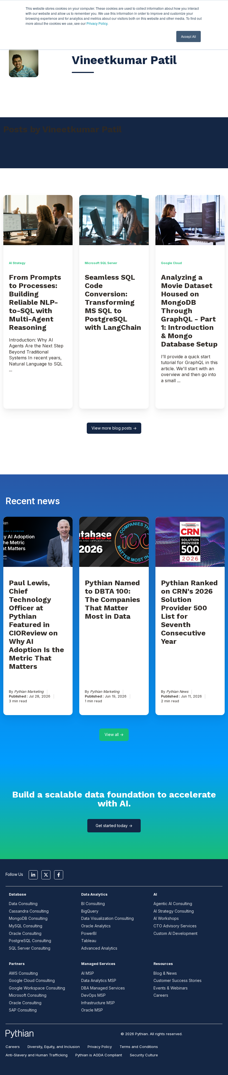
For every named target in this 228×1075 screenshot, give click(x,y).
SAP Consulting (23, 1010)
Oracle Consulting (25, 933)
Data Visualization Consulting (107, 918)
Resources (163, 964)
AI (155, 894)
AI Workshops (166, 918)
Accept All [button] (188, 36)
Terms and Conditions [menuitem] (139, 1046)
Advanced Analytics (99, 948)
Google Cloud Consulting (32, 980)
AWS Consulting (23, 973)
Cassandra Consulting (29, 911)
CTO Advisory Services (175, 925)
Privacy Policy (96, 23)
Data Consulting (23, 903)
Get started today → (114, 825)
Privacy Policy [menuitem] (100, 1046)
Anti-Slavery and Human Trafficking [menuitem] (37, 1055)
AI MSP (87, 973)
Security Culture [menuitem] (144, 1055)
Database (17, 894)
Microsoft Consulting (27, 995)
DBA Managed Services (103, 988)
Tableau (88, 940)
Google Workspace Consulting (37, 988)
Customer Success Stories (177, 980)
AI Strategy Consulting (173, 911)
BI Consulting (93, 903)
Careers (160, 995)
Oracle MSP (92, 1010)
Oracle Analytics (96, 925)
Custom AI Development (175, 933)
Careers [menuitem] (13, 1046)
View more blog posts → (114, 428)
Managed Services (98, 964)
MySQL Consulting (25, 925)
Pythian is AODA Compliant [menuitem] (98, 1055)
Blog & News (165, 973)
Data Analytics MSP (98, 980)
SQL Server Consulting (29, 948)
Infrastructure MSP (98, 1002)
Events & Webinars (170, 988)
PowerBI (88, 933)
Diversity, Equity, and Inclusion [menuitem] (54, 1046)
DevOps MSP (93, 995)
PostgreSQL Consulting (30, 940)
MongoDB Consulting (28, 918)
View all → (114, 734)
